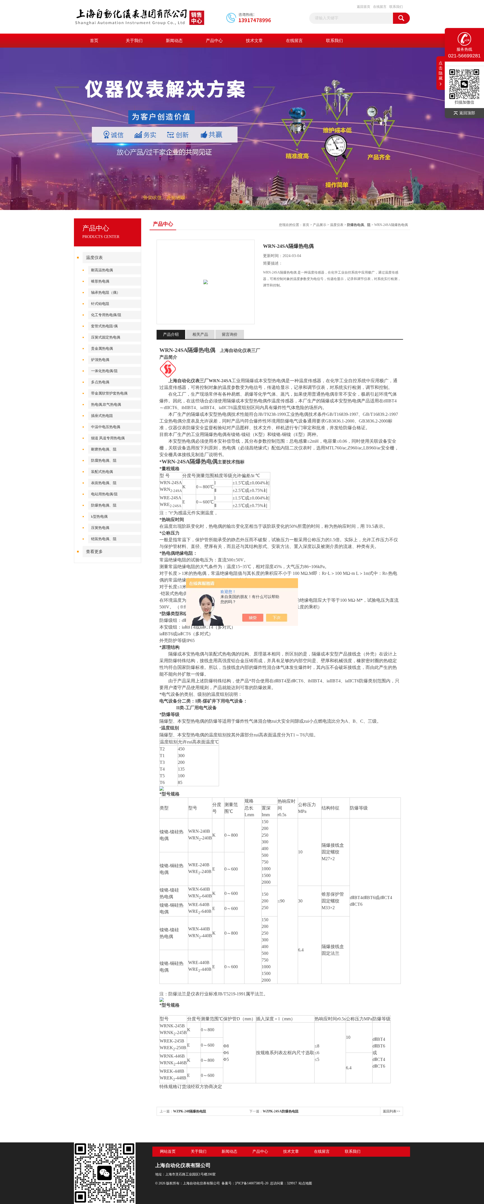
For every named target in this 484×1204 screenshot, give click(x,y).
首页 (94, 40)
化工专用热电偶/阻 (106, 315)
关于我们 (134, 40)
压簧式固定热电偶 (105, 337)
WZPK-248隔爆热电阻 (189, 1111)
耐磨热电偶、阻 (104, 449)
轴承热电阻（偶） (105, 292)
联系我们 (396, 7)
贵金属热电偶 (102, 348)
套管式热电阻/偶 (104, 326)
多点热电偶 (100, 382)
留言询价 (230, 334)
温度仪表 (94, 257)
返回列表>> (391, 1111)
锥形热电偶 (100, 281)
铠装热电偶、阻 (104, 539)
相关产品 (200, 334)
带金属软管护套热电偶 (109, 393)
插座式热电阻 (102, 416)
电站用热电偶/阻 (104, 494)
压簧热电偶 (100, 528)
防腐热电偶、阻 (104, 460)
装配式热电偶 (102, 472)
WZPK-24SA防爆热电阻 (281, 1111)
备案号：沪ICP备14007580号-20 (245, 1183)
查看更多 (94, 551)
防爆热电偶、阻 (104, 505)
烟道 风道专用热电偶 (108, 438)
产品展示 (319, 225)
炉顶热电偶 (100, 360)
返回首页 (363, 7)
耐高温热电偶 (102, 270)
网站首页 (168, 1151)
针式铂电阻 (100, 304)
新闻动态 (174, 40)
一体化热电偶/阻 (104, 371)
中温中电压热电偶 (105, 427)
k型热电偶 (99, 516)
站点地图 (305, 1183)
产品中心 (214, 40)
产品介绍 (171, 334)
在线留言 (380, 7)
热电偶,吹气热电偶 (106, 404)
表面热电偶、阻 (104, 483)
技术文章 (254, 40)
